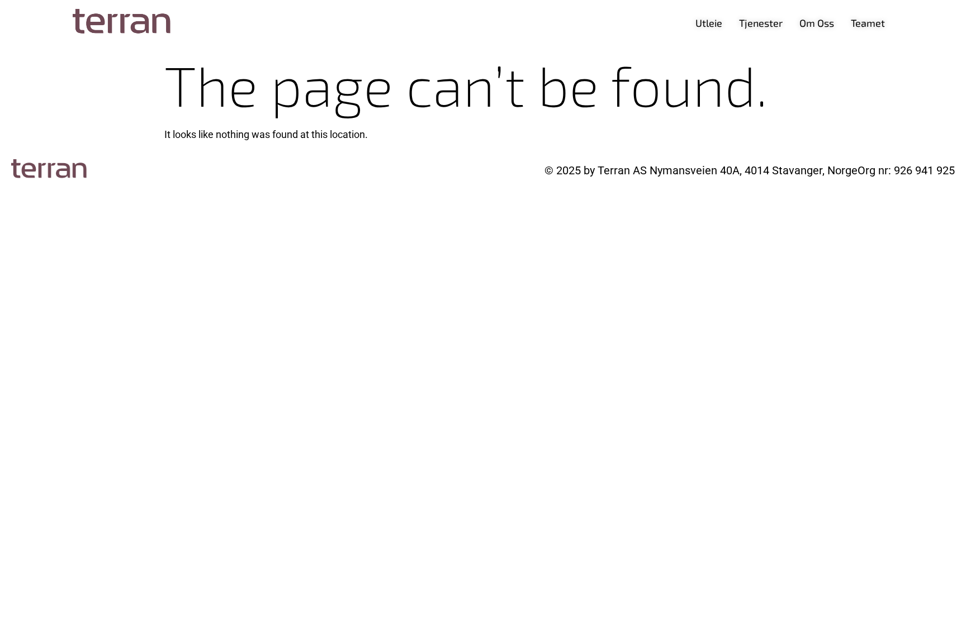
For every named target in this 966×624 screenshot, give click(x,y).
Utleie (708, 23)
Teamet (868, 23)
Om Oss (816, 23)
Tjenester (761, 23)
